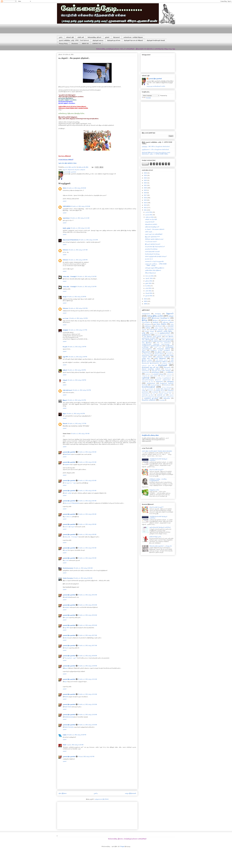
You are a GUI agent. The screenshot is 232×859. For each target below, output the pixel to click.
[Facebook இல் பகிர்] (101, 167)
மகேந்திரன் (65, 330)
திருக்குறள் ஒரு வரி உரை (113, 40)
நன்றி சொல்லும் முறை (155, 536)
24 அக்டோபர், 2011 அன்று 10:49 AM (76, 188)
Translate (148, 98)
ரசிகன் (64, 744)
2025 (145, 175)
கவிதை (147, 328)
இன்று (144, 320)
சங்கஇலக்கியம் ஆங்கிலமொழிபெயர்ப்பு (152, 345)
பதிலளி (64, 201)
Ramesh (65, 423)
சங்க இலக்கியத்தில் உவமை (150, 339)
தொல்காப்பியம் (145, 372)
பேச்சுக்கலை (167, 385)
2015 (145, 200)
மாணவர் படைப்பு (160, 390)
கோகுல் (65, 296)
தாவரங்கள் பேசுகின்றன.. (151, 249)
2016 (145, 197)
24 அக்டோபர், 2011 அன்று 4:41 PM (77, 400)
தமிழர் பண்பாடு (158, 355)
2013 (145, 205)
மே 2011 (147, 286)
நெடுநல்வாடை (148, 374)
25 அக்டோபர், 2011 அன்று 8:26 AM (87, 500)
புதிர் (152, 381)
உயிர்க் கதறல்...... (149, 231)
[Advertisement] (101, 28)
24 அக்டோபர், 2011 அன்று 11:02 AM (80, 206)
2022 (145, 183)
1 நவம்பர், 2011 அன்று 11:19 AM (75, 744)
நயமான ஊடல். (149, 259)
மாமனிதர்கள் (155, 392)
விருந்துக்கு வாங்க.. (154, 490)
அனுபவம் (65, 169)
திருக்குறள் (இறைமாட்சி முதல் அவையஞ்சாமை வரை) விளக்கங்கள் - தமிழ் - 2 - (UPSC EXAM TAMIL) (156, 153)
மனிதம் (143, 390)
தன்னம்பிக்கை (146, 355)
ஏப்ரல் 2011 (148, 288)
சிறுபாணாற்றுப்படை (169, 352)
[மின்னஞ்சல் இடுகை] (92, 167)
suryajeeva (67, 464)
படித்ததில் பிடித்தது (158, 374)
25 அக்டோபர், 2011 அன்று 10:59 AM (87, 655)
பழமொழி (145, 378)
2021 (145, 185)
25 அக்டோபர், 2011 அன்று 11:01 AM (87, 679)
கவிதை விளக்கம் (159, 328)
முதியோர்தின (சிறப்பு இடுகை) (153, 270)
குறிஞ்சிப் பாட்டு (153, 333)
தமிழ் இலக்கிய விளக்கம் (162, 360)
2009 (145, 301)
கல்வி (172, 326)
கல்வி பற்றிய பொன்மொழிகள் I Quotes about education (157, 451)
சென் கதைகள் (148, 353)
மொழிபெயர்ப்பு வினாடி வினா (150, 435)
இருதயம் (65, 400)
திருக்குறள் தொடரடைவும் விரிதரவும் (133, 40)
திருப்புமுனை (167, 367)
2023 (145, 180)
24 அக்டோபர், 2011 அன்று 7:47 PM (77, 423)
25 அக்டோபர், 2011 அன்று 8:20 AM (87, 452)
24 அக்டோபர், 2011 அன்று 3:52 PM (82, 390)
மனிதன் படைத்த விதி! (151, 219)
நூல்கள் (107, 37)
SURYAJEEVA (67, 206)
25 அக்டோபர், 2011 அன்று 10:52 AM (87, 595)
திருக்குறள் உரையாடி (98, 40)
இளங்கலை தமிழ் (166, 320)
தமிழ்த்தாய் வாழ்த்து (166, 363)
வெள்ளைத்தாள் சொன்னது (152, 254)
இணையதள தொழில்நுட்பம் (161, 318)
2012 (145, 207)
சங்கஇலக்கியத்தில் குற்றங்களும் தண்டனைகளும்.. (156, 344)
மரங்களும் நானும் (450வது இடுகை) (154, 268)
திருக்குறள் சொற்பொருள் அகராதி (156, 40)
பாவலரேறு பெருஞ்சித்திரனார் (163, 378)
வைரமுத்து (161, 400)
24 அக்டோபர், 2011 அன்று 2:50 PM (77, 370)
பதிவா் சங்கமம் (154, 375)
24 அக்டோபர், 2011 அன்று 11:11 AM (79, 218)
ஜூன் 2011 (148, 283)
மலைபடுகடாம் (151, 390)
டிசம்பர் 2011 (149, 212)
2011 (145, 210)
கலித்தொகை (148, 326)
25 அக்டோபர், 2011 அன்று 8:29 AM (87, 534)
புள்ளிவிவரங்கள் (151, 383)
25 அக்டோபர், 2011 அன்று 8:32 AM (87, 548)
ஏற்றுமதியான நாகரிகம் (151, 224)
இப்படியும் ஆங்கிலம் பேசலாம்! (152, 244)
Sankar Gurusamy (68, 578)
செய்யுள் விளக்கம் (159, 353)
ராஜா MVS (65, 356)
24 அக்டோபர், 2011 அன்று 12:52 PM (78, 308)
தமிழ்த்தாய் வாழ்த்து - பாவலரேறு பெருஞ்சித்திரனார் (158, 479)
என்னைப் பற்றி (70, 37)
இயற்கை (155, 320)
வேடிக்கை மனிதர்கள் (80, 169)
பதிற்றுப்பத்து (144, 375)
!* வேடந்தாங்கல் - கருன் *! (70, 658)
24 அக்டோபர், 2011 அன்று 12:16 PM (86, 276)
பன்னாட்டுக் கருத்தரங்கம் (166, 375)
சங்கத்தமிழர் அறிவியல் (163, 348)
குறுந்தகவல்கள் (165, 333)
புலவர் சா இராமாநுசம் (69, 526)
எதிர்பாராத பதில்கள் (168, 322)
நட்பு (164, 372)
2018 (145, 192)
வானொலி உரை (161, 395)
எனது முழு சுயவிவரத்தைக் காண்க (156, 86)
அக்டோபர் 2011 (149, 217)
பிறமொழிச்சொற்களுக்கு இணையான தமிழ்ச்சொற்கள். (156, 379)
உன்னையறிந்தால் (146, 322)
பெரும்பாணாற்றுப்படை (156, 385)
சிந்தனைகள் (71, 169)
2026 (145, 173)
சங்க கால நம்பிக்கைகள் (164, 342)
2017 (145, 195)
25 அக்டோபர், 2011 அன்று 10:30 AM (83, 568)
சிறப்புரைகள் (116, 37)
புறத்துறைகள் (159, 381)
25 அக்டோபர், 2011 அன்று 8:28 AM (87, 524)
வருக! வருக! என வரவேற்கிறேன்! (153, 234)
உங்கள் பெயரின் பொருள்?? (156, 469)
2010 (145, 299)
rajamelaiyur (66, 218)
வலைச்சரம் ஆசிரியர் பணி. (165, 393)
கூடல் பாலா (66, 318)
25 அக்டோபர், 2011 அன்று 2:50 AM (80, 433)
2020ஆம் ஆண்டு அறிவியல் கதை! (154, 239)
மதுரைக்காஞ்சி (150, 388)
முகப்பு (60, 37)
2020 (145, 188)
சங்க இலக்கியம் (147, 342)
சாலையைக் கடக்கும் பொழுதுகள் (160, 350)
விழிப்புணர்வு (166, 398)
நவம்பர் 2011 (149, 214)
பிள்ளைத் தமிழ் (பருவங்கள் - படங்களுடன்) (160, 546)
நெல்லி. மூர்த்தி (66, 228)
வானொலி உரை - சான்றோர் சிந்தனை (133, 37)
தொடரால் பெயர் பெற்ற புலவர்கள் (161, 370)
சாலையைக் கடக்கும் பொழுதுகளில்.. (154, 261)
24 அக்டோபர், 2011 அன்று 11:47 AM (78, 250)
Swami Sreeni (67, 706)
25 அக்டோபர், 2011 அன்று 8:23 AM (87, 480)
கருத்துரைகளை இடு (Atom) (101, 799)
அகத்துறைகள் (146, 313)
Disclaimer (75, 43)
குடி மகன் (66, 560)
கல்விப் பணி (81, 37)
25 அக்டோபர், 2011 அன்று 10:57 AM (87, 635)
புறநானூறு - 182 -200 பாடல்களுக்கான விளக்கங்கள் (156, 146)
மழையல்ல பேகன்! (149, 222)
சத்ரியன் (65, 370)
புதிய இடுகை (62, 793)
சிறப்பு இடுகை (158, 352)
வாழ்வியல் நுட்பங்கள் (151, 398)
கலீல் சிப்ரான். (158, 326)
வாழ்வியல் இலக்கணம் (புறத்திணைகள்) (165, 396)
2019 (145, 190)
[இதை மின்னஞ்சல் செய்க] (96, 167)
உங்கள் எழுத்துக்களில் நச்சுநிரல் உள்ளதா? (156, 256)
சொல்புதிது (169, 353)
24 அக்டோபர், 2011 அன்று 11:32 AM (88, 239)
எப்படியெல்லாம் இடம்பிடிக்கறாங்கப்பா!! (155, 246)
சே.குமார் (65, 346)
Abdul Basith (67, 454)
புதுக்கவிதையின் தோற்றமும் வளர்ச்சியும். (160, 527)
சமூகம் (144, 350)
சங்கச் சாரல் (157, 347)
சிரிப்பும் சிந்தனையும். (150, 273)
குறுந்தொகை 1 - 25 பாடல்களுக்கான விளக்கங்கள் (155, 149)
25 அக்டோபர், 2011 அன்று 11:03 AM (87, 714)
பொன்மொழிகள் (148, 387)
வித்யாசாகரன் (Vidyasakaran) (70, 239)
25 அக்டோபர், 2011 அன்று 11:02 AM (87, 704)
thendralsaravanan (68, 568)
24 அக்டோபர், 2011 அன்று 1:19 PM (78, 318)
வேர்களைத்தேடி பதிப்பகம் (94, 37)
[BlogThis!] (97, 167)
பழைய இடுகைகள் (130, 793)
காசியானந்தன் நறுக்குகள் (156, 329)
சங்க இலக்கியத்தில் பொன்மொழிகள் (161, 341)
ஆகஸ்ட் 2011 (149, 278)
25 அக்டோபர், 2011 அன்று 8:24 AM (87, 490)
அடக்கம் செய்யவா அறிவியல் (65, 159)
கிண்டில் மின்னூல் (149, 331)
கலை (166, 326)
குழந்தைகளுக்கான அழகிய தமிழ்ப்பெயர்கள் (164, 334)
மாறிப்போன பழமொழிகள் (166, 392)
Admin (65, 188)
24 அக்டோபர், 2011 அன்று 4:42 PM (76, 413)
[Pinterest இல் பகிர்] (102, 167)
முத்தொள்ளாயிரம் (146, 393)
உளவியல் (155, 322)
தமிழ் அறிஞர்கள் (160, 358)
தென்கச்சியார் (145, 370)
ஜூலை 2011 (149, 281)
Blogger (122, 846)
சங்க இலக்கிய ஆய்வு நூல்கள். (152, 336)
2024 (145, 178)
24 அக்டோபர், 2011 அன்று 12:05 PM (78, 260)
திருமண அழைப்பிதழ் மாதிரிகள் (151, 369)
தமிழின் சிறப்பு (146, 358)
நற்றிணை (170, 372)
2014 (145, 202)
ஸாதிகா (65, 734)
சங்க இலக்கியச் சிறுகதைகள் (165, 338)
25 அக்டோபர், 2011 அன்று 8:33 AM (87, 558)
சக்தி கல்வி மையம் (67, 390)
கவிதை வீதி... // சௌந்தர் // (70, 276)
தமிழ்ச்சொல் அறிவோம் (161, 361)
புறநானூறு (170, 381)
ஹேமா (64, 413)
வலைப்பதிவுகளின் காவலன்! (152, 251)
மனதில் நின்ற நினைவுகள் (163, 389)
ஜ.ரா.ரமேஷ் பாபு (68, 516)
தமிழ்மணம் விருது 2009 (148, 365)
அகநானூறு (158, 313)
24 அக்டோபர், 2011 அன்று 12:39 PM (76, 296)
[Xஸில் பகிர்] (99, 167)
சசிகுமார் (65, 380)
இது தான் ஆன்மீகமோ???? (152, 236)
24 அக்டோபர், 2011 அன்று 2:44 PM (77, 346)
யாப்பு (154, 393)
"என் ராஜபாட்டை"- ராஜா (70, 483)
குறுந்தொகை (146, 335)
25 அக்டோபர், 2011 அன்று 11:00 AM (87, 665)
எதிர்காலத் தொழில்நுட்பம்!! (152, 227)
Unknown (65, 250)
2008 (145, 303)
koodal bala (67, 597)
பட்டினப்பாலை (169, 374)
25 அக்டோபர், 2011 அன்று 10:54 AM (87, 615)
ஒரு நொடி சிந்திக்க (159, 324)
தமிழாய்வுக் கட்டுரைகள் (163, 356)
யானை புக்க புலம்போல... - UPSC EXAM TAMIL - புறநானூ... (155, 264)
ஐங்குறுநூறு (148, 324)
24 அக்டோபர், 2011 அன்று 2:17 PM (78, 330)
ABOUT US (85, 43)
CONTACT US (96, 43)
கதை (172, 324)
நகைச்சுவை (155, 372)
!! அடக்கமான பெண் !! (151, 241)
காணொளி (171, 329)
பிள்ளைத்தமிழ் (145, 381)
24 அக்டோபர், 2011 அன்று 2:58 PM (77, 380)
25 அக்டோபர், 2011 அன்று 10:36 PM (76, 734)
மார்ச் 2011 (148, 290)
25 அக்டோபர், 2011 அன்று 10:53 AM (87, 605)
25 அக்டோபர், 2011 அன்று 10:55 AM (87, 625)
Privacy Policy (63, 43)
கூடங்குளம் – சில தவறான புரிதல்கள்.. (155, 229)
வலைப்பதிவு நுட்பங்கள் (148, 395)
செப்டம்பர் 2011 (149, 276)
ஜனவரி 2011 (149, 295)
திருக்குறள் (162, 365)
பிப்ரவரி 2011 (149, 293)
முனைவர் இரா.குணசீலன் (69, 452)
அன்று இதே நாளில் (155, 316)
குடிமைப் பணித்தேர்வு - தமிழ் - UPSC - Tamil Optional (74, 40)
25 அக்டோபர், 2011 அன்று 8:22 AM (87, 462)
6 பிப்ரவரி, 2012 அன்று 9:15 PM (86, 756)
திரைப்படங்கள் (168, 369)
